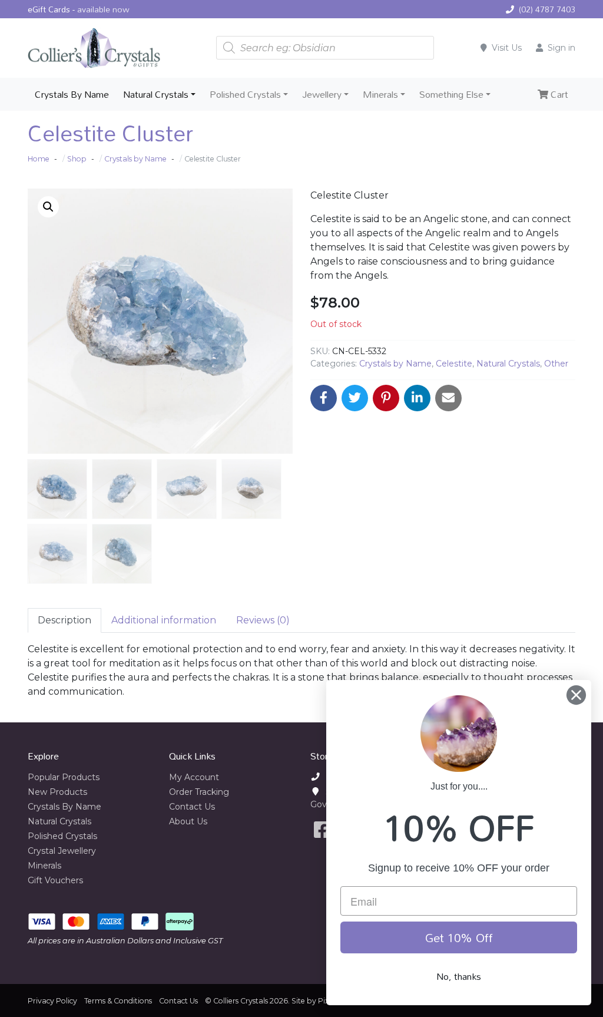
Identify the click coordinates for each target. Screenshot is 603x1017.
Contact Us (192, 806)
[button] (48, 206)
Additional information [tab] (163, 620)
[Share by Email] (448, 398)
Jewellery (322, 94)
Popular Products (64, 777)
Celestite (454, 363)
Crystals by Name (395, 363)
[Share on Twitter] (355, 398)
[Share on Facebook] (324, 398)
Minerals (380, 94)
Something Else (451, 94)
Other (556, 363)
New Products (57, 792)
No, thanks (458, 976)
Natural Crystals (155, 94)
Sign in (561, 47)
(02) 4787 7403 (547, 9)
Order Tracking (199, 792)
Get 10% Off (459, 937)
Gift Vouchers (55, 880)
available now (103, 9)
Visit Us (507, 47)
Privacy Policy (52, 1000)
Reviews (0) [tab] (263, 620)
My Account (194, 777)
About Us (188, 821)
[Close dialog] (576, 695)
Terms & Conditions (118, 1000)
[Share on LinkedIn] (417, 398)
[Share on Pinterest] (386, 398)
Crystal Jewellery (62, 851)
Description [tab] (64, 620)
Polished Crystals (245, 94)
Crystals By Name (72, 94)
